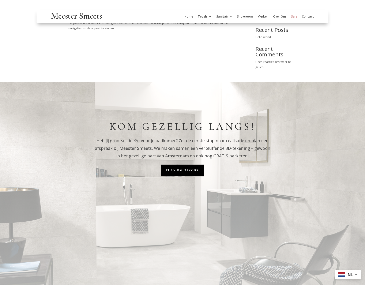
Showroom (245, 16)
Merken (262, 16)
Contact (308, 16)
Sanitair (222, 16)
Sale (294, 16)
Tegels (202, 16)
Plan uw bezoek (182, 170)
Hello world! (263, 37)
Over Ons (279, 16)
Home (188, 16)
